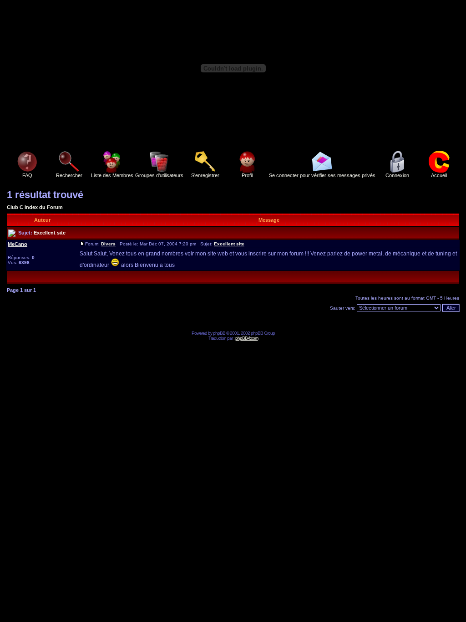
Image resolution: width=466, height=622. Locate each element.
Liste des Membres (112, 175)
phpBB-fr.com (246, 338)
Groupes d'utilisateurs (159, 175)
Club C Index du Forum (35, 207)
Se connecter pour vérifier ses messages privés (322, 175)
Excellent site (50, 232)
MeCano (17, 244)
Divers (108, 243)
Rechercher (69, 175)
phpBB (219, 333)
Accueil (439, 175)
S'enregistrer (205, 175)
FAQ (27, 175)
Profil (247, 175)
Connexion (397, 175)
